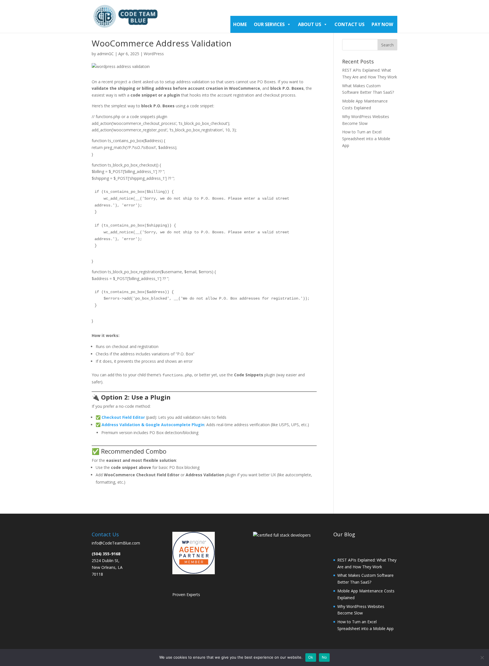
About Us (309, 24)
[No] (482, 657)
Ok (310, 657)
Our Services (269, 24)
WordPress (154, 53)
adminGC (105, 53)
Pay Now (382, 24)
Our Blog (344, 534)
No (324, 657)
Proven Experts (186, 594)
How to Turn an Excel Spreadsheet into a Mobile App (366, 138)
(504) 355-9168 (106, 553)
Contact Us (349, 24)
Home (240, 24)
